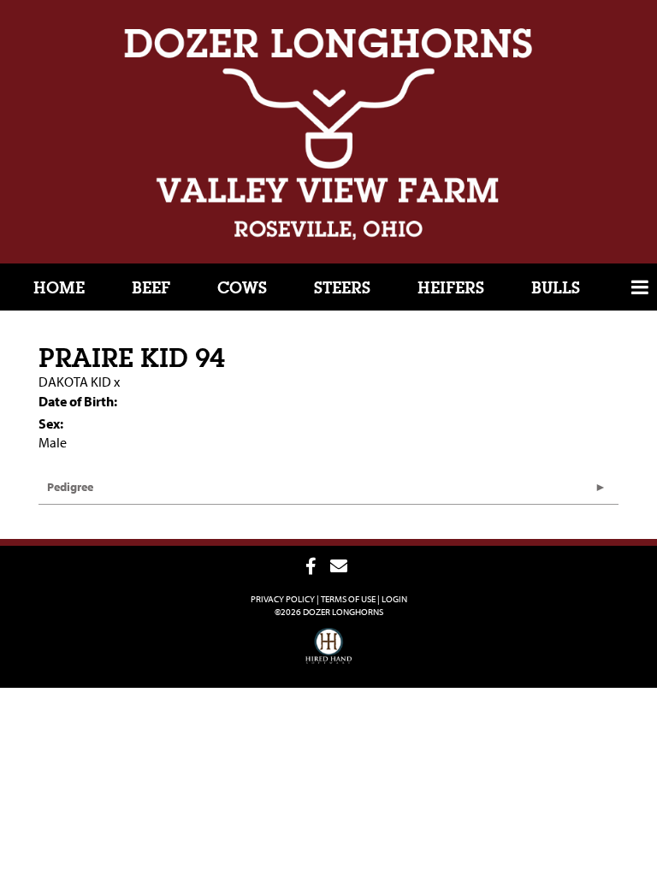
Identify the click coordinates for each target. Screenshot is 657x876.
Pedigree (70, 486)
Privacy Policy (283, 599)
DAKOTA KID (74, 381)
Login (394, 599)
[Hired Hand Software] (328, 653)
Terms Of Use (348, 599)
